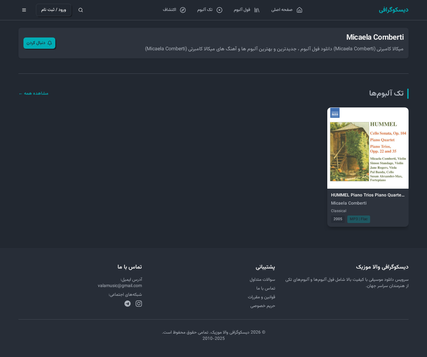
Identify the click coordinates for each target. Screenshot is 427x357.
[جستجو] (80, 10)
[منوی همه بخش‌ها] (24, 10)
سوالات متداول (262, 279)
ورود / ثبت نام (53, 10)
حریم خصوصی (262, 306)
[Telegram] (127, 303)
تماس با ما (265, 288)
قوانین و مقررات (261, 297)
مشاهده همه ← (33, 94)
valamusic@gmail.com (120, 286)
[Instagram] (139, 303)
